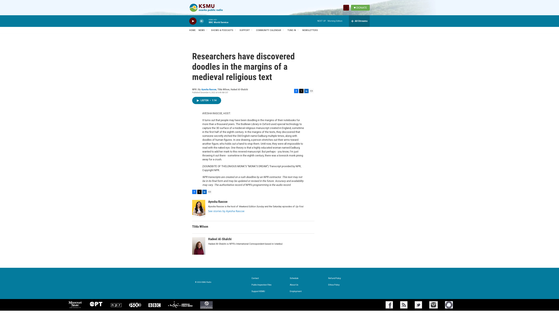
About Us (294, 285)
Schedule (294, 278)
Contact (255, 278)
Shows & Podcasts (222, 30)
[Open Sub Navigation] (207, 30)
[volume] (201, 21)
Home (192, 30)
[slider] (206, 21)
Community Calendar (268, 30)
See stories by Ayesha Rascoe (226, 211)
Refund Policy (334, 278)
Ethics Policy (334, 285)
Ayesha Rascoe (208, 89)
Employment (296, 291)
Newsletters (310, 30)
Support (245, 30)
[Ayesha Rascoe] (198, 208)
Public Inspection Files (261, 285)
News (202, 30)
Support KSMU (258, 291)
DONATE (361, 7)
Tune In (292, 30)
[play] (193, 21)
